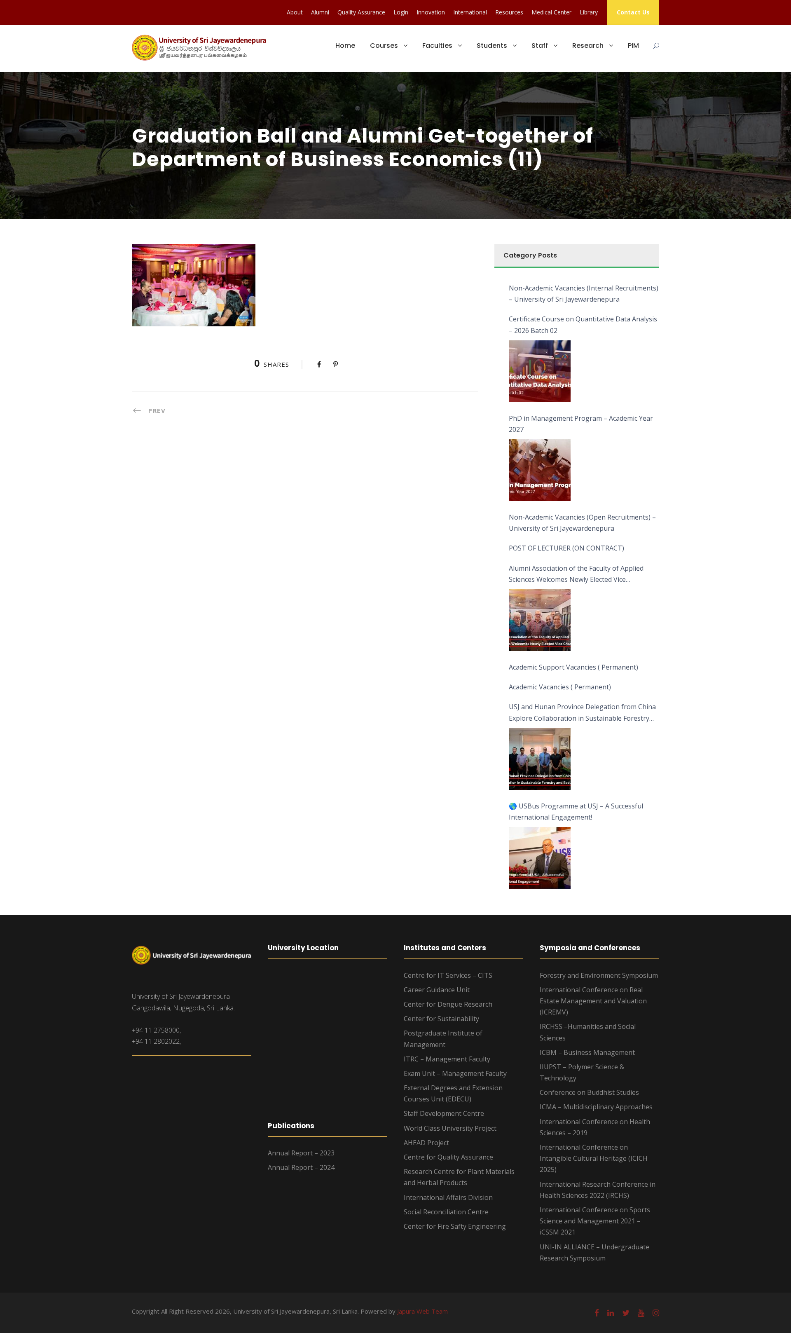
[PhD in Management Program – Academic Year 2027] (540, 470)
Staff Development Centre (444, 1113)
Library (589, 12)
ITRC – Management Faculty (447, 1059)
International (470, 12)
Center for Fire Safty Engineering (455, 1226)
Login (400, 12)
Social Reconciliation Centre (446, 1211)
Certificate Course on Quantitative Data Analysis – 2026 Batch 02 (583, 324)
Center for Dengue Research (448, 1004)
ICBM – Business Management (587, 1052)
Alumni (320, 12)
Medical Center (551, 12)
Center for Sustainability (441, 1018)
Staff (539, 45)
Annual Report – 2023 (301, 1152)
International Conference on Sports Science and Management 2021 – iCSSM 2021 (595, 1221)
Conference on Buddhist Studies (589, 1092)
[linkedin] (610, 1312)
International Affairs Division (448, 1197)
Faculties (437, 45)
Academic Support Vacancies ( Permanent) (573, 667)
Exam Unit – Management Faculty (455, 1073)
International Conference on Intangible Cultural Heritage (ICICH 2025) (594, 1158)
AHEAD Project (426, 1142)
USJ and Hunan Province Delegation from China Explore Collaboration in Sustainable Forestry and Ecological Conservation (582, 713)
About (295, 12)
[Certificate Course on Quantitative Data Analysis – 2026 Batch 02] (540, 371)
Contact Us (633, 12)
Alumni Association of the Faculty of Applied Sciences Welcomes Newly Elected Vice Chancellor (576, 574)
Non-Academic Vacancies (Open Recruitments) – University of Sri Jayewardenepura (582, 523)
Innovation (431, 12)
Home (345, 45)
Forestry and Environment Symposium (599, 975)
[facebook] (596, 1312)
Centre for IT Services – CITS (448, 975)
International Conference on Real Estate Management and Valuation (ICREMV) (593, 1001)
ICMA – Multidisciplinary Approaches (596, 1106)
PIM (633, 45)
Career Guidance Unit (437, 989)
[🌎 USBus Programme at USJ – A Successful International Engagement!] (540, 858)
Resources (509, 12)
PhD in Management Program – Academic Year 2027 (581, 424)
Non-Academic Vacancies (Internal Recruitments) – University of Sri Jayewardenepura (583, 293)
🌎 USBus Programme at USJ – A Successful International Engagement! (576, 811)
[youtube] (641, 1312)
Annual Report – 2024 (301, 1167)
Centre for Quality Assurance (448, 1157)
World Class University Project (450, 1128)
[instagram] (656, 1312)
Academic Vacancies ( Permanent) (560, 686)
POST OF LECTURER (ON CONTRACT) (566, 548)
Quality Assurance (361, 12)
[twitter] (626, 1312)
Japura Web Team (422, 1311)
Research (588, 45)
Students (492, 45)
